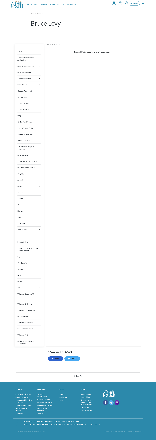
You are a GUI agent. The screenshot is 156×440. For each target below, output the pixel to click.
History (20, 211)
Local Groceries (23, 155)
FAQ (19, 116)
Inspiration (21, 223)
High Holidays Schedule (25, 66)
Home (33, 14)
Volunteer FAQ (22, 335)
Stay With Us (22, 85)
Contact (20, 199)
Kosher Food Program (25, 122)
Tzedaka (20, 51)
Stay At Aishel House (23, 394)
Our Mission (21, 205)
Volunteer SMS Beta (24, 304)
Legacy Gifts (21, 257)
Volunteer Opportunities (26, 294)
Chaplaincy (21, 174)
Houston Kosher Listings (26, 168)
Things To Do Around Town (27, 161)
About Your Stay (23, 109)
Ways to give (22, 230)
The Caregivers (23, 263)
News (19, 186)
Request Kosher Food (25, 134)
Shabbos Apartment (24, 91)
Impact (19, 217)
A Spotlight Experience (132, 431)
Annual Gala (21, 236)
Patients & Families (24, 78)
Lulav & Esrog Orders (25, 72)
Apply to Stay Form (24, 103)
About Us (31, 4)
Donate (134, 3)
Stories (20, 192)
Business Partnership (25, 329)
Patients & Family (49, 4)
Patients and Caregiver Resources (25, 148)
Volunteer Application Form (27, 310)
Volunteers (69, 4)
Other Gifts (21, 269)
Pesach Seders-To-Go (25, 128)
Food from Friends (23, 316)
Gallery (19, 275)
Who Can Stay (22, 97)
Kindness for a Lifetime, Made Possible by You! (86, 402)
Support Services (23, 140)
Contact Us (95, 424)
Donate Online (22, 242)
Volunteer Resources (25, 322)
